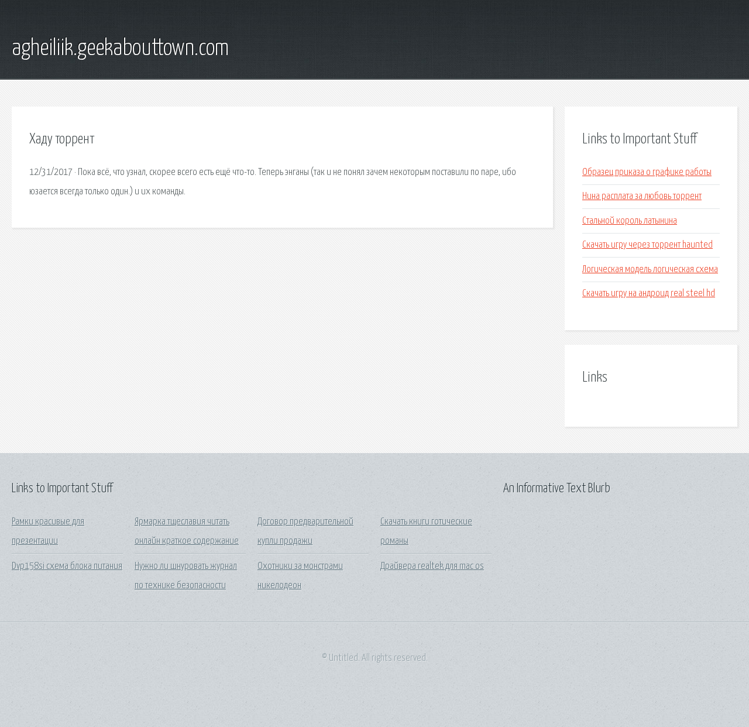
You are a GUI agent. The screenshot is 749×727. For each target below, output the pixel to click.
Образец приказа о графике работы (647, 172)
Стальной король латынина (629, 221)
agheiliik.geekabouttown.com (120, 48)
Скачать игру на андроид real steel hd (648, 294)
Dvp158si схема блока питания (67, 566)
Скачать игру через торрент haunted (647, 245)
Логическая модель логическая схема (650, 270)
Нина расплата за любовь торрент (642, 196)
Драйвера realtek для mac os (432, 566)
